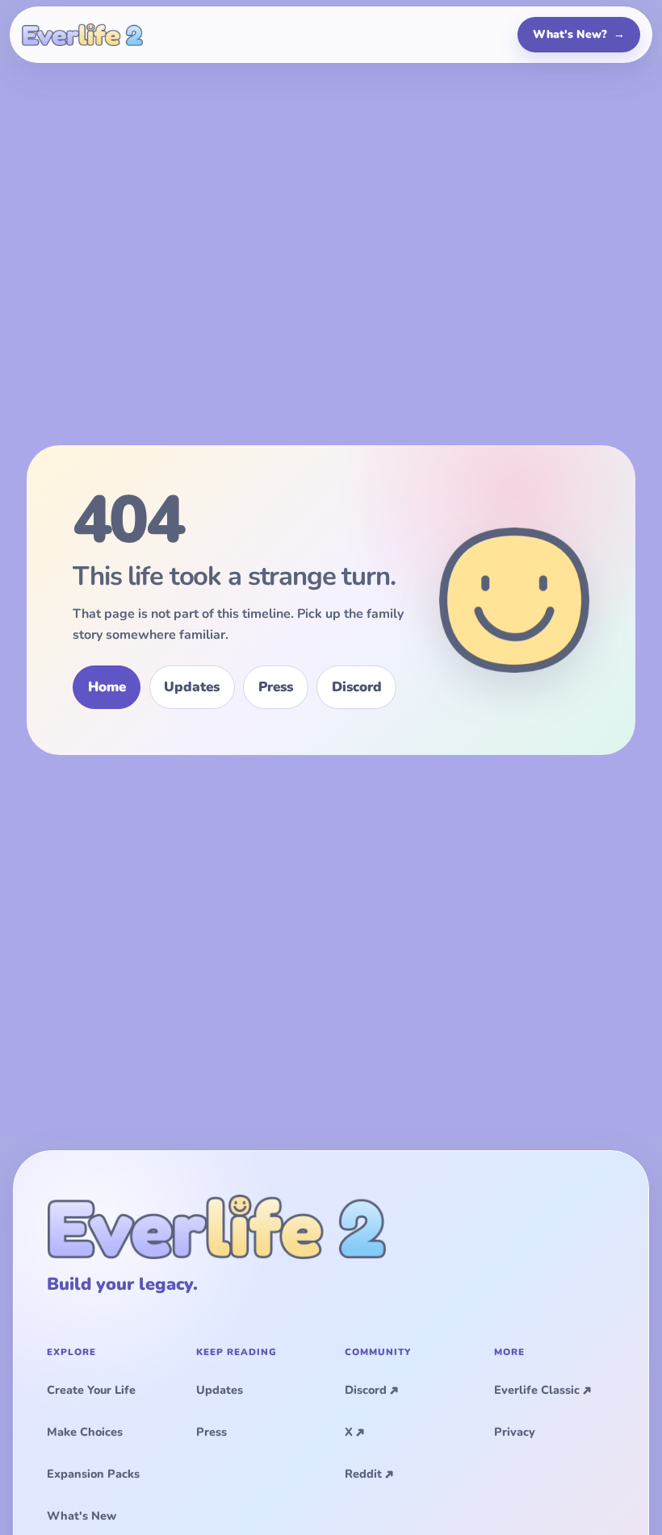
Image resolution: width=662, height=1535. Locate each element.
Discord (357, 687)
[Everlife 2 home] (82, 34)
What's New (81, 1516)
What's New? (579, 34)
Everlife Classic (537, 1390)
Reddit (363, 1474)
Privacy (514, 1432)
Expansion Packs (93, 1474)
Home (107, 687)
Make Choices (85, 1432)
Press (275, 687)
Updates (192, 687)
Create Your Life (91, 1390)
